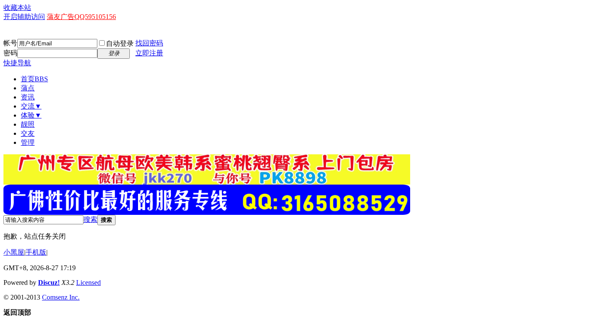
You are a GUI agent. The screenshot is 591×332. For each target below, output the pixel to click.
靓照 (28, 124)
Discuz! (49, 282)
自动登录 (120, 43)
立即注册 (149, 53)
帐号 (10, 43)
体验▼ (31, 115)
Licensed (88, 282)
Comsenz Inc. (61, 297)
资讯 (28, 97)
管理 (28, 142)
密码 (10, 53)
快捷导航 (17, 63)
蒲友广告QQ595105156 (81, 16)
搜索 (90, 219)
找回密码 (149, 43)
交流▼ (31, 106)
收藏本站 (17, 7)
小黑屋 (13, 252)
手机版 (36, 252)
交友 (28, 133)
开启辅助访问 (24, 16)
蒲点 (28, 88)
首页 (34, 79)
